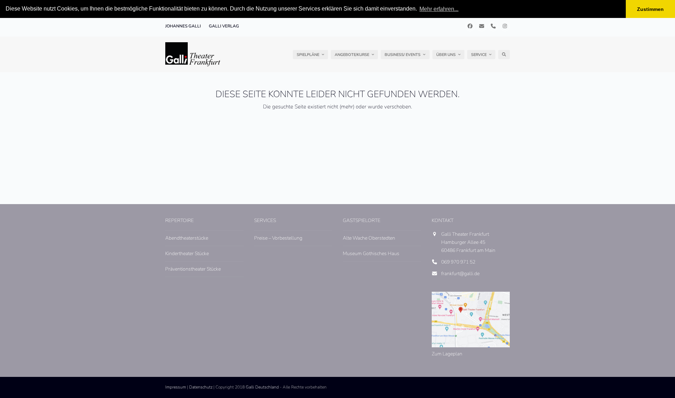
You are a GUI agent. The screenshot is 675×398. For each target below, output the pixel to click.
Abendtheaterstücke (186, 238)
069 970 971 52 (458, 262)
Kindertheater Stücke (187, 253)
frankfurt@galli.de (460, 273)
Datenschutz (200, 387)
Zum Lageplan (447, 353)
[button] (504, 54)
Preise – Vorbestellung (278, 238)
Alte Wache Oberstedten (369, 238)
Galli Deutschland (262, 387)
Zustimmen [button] (650, 9)
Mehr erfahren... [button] (438, 9)
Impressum (175, 387)
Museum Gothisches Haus (371, 253)
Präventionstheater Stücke (193, 269)
